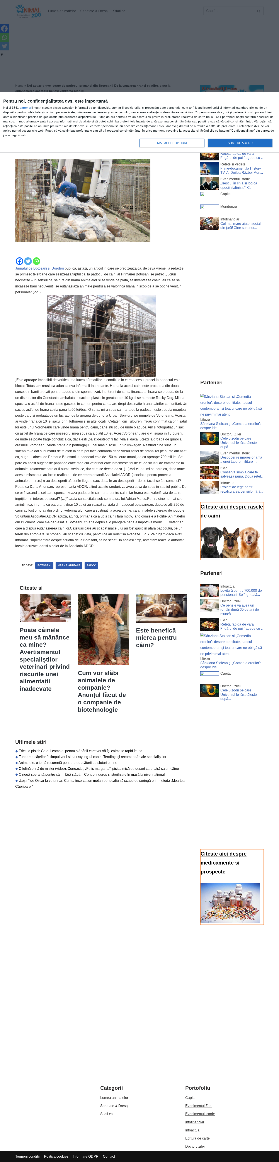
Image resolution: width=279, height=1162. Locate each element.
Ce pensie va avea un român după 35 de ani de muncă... (239, 609)
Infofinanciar (194, 1122)
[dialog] (139, 122)
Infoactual (192, 1130)
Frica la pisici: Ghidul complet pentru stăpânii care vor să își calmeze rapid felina (80, 751)
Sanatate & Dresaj (114, 1106)
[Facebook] (19, 261)
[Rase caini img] (230, 557)
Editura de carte (197, 1138)
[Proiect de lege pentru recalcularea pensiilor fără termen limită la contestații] (209, 488)
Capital (190, 1098)
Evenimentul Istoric (200, 1114)
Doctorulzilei (195, 1146)
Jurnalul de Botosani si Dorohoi (40, 268)
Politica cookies (56, 1156)
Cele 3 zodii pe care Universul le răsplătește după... (238, 443)
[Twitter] (28, 261)
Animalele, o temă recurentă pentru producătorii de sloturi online (68, 763)
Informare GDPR (86, 1156)
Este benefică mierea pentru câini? (156, 637)
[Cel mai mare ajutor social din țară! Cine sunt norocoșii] (209, 224)
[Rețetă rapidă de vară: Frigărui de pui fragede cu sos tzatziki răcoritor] (209, 154)
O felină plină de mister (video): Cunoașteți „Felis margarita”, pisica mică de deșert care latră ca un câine (99, 768)
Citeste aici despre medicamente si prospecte (224, 863)
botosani (44, 565)
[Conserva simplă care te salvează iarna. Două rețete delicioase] (209, 473)
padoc (91, 565)
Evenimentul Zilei (198, 1106)
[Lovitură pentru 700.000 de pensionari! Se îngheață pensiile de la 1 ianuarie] (209, 591)
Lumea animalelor (114, 1098)
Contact (109, 1156)
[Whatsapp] (36, 261)
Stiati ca (106, 1114)
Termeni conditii (27, 1156)
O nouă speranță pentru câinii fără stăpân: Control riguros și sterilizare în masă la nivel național (92, 774)
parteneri (26, 107)
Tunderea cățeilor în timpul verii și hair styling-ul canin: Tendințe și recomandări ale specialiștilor (92, 757)
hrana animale (69, 565)
